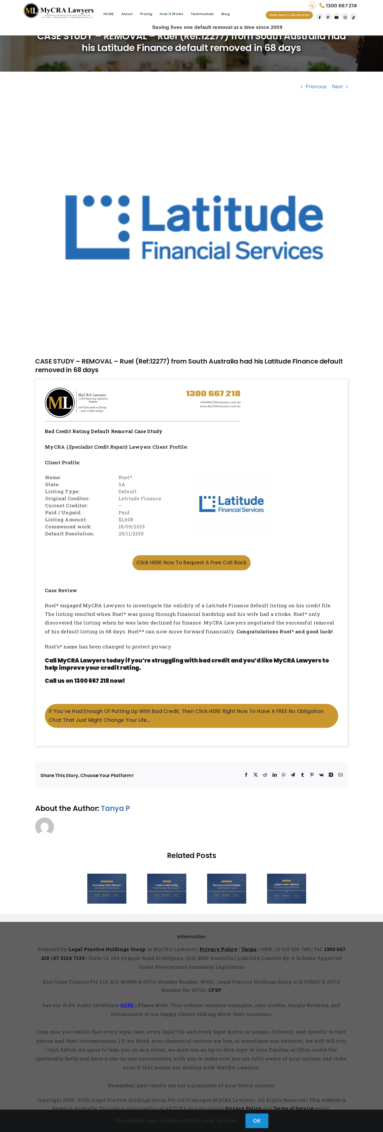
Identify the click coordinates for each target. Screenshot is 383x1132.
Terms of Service (293, 1108)
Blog (225, 13)
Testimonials (202, 13)
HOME (108, 13)
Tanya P (115, 808)
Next (337, 87)
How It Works (171, 13)
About (126, 13)
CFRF (214, 990)
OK (257, 1121)
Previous (316, 87)
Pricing (146, 13)
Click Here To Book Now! (289, 14)
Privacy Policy (243, 1108)
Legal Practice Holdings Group (108, 949)
